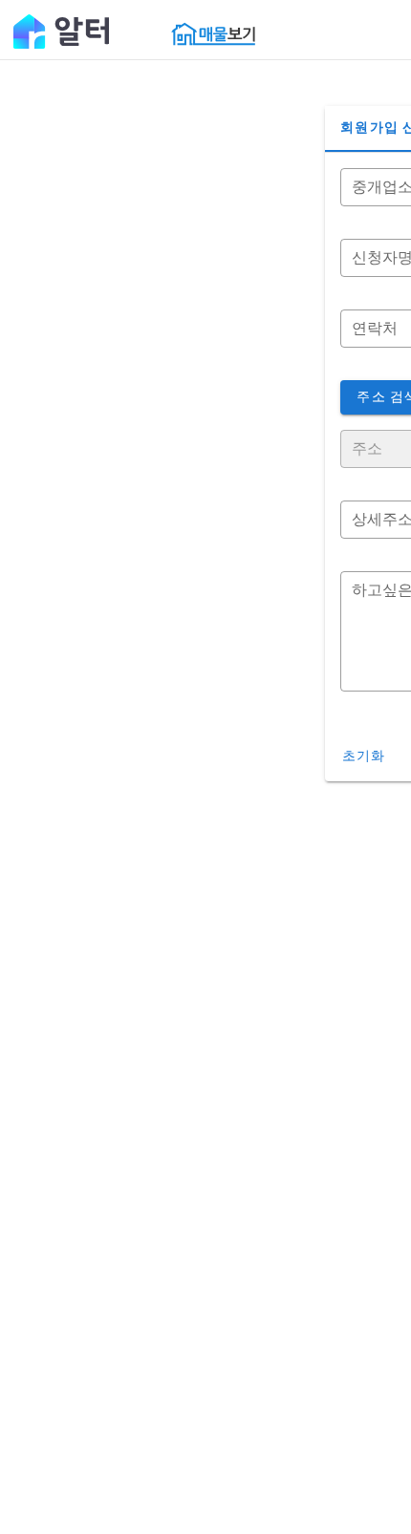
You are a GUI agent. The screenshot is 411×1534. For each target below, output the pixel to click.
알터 (61, 30)
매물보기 (213, 34)
